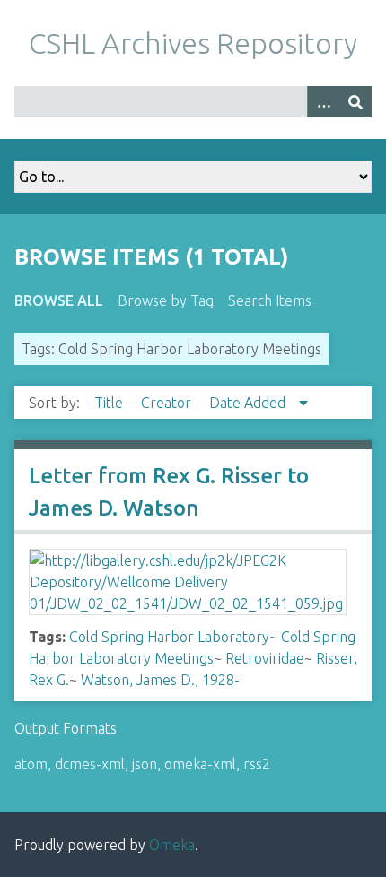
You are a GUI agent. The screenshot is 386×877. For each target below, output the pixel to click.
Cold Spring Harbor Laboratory (169, 637)
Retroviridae (264, 658)
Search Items (269, 300)
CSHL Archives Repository (193, 43)
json (144, 764)
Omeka (172, 845)
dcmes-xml (90, 764)
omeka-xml (200, 764)
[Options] (323, 101)
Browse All (58, 300)
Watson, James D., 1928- (160, 680)
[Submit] (355, 101)
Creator (168, 403)
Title (110, 403)
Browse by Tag (166, 300)
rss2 (256, 764)
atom (31, 764)
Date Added (249, 403)
